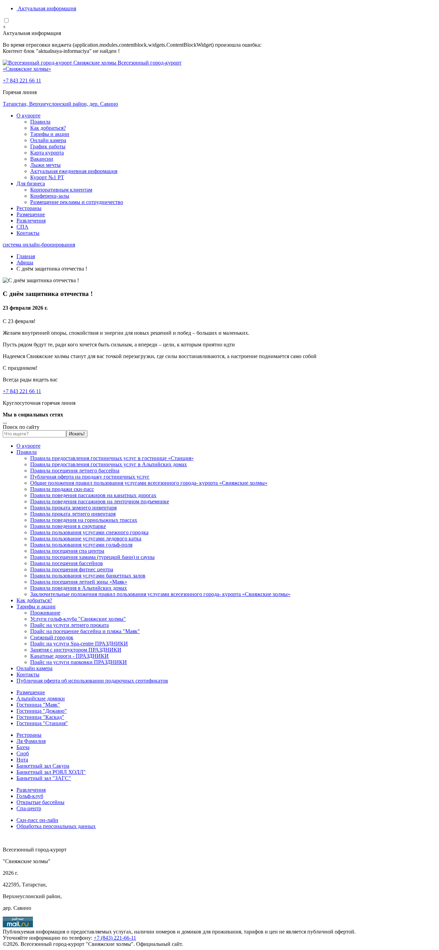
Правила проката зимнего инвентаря (73, 508)
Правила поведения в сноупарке (68, 526)
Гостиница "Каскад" (40, 717)
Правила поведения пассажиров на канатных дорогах (93, 495)
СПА (22, 227)
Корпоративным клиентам (61, 190)
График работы (48, 146)
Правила (40, 122)
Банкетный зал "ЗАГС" (43, 778)
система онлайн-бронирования (39, 245)
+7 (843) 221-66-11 (115, 938)
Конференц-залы (49, 196)
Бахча (22, 747)
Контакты (27, 233)
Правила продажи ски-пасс (62, 489)
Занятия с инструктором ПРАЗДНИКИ (75, 650)
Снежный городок (51, 637)
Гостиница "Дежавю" (41, 711)
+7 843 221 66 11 (22, 80)
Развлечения (31, 221)
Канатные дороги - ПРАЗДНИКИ (69, 656)
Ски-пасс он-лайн (37, 820)
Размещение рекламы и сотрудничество (76, 202)
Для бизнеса (30, 183)
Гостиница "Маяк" (38, 705)
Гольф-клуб (29, 796)
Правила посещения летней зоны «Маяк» (78, 582)
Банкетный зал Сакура (42, 766)
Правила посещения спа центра (67, 551)
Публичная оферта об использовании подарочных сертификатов (92, 681)
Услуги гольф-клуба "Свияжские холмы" (78, 619)
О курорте (28, 115)
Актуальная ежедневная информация (73, 171)
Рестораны (28, 208)
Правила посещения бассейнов (66, 563)
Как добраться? (48, 128)
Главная (25, 256)
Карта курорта (47, 153)
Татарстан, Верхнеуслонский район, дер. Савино (60, 104)
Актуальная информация (47, 8)
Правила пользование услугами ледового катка (85, 538)
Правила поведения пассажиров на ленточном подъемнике (99, 501)
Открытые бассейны (40, 802)
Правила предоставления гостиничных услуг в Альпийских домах (108, 464)
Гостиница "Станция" (42, 723)
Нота (22, 760)
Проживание (45, 613)
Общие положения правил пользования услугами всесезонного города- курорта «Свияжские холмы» (149, 483)
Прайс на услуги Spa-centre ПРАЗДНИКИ (79, 643)
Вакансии (41, 159)
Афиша (24, 262)
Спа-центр (28, 808)
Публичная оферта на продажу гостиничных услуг (90, 477)
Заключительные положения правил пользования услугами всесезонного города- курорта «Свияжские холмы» (160, 594)
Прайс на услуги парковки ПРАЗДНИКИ (78, 662)
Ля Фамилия (31, 741)
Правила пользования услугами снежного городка (89, 532)
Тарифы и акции (49, 134)
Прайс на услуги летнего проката (69, 625)
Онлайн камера (48, 140)
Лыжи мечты (45, 165)
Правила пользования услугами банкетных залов (87, 576)
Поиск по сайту (21, 427)
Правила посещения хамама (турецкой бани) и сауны (92, 557)
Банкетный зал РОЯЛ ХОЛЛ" (51, 772)
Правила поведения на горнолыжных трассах (83, 520)
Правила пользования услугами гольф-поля (81, 545)
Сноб (22, 753)
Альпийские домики (40, 698)
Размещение (30, 214)
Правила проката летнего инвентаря (73, 514)
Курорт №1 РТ (47, 177)
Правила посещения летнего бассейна (74, 470)
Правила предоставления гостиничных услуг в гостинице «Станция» (112, 458)
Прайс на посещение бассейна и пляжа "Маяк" (85, 631)
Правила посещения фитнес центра (71, 569)
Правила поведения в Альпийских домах (78, 588)
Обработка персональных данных (56, 826)
